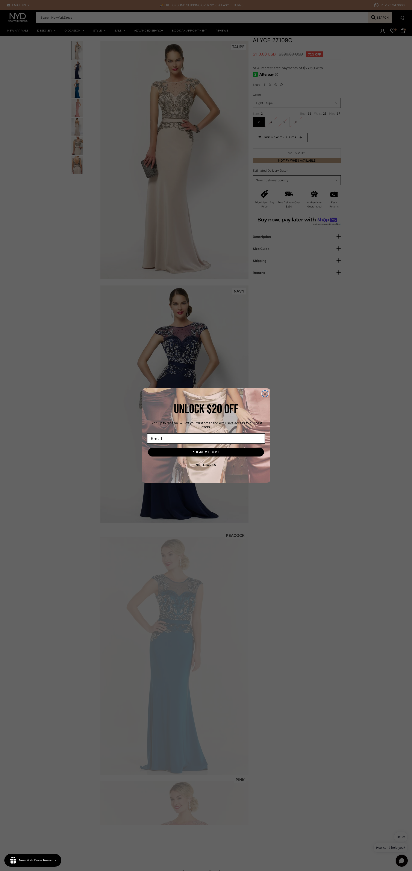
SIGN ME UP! (206, 452)
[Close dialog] (265, 393)
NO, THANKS (206, 465)
